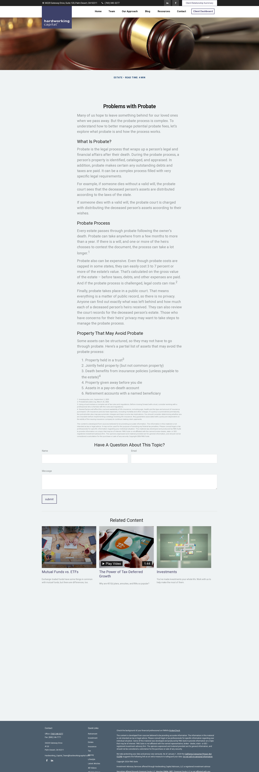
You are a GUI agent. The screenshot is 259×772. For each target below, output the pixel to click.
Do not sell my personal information (198, 757)
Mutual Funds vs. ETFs (60, 572)
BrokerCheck (174, 730)
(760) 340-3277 (112, 3)
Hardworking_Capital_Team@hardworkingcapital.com (67, 756)
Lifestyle (91, 759)
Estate (90, 742)
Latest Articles (94, 764)
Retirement (92, 734)
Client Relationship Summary (199, 3)
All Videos (92, 768)
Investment (92, 738)
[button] (98, 11)
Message (47, 471)
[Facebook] (175, 3)
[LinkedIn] (167, 3)
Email (134, 450)
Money (91, 755)
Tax (89, 751)
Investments (167, 572)
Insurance (92, 747)
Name (45, 450)
